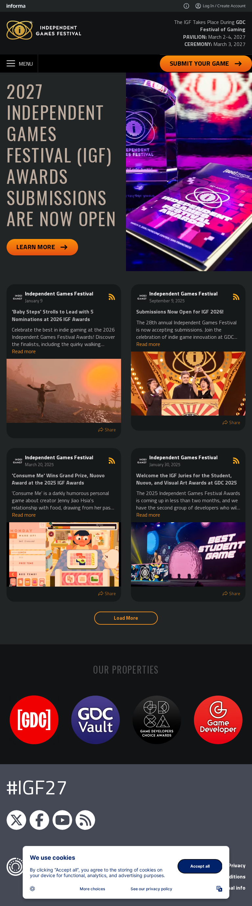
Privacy (236, 865)
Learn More (35, 247)
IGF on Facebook (39, 820)
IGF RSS (85, 820)
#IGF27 (37, 787)
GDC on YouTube (62, 820)
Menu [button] (26, 63)
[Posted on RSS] (112, 297)
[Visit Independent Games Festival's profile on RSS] (18, 296)
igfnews (16, 820)
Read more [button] (24, 351)
